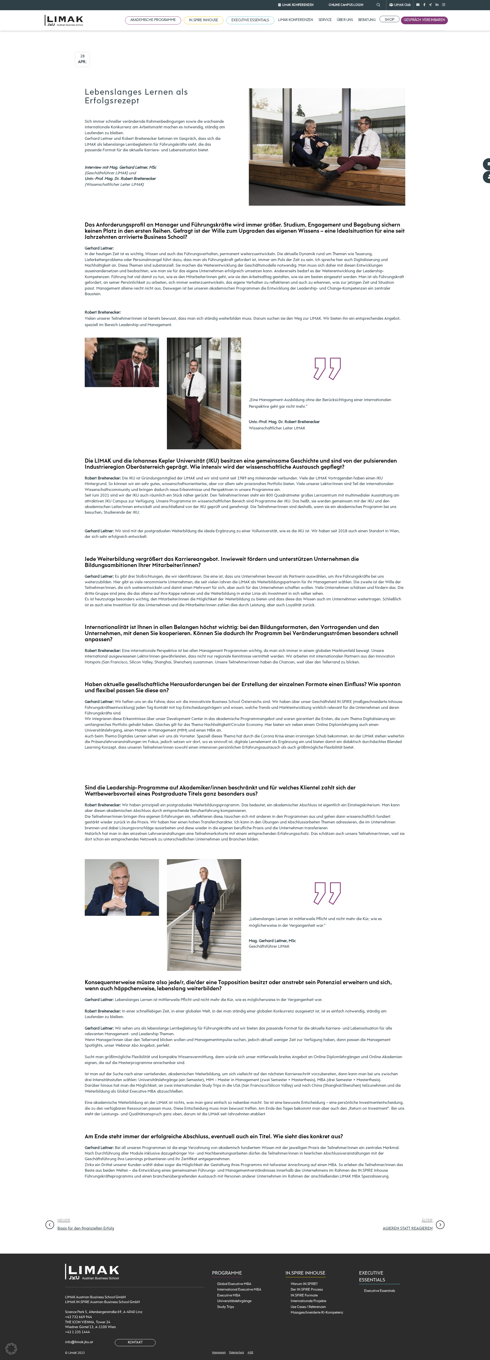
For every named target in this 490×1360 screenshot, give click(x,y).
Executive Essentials (379, 1291)
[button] (11, 1349)
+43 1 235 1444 (77, 1332)
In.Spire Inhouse (305, 1273)
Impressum (219, 1352)
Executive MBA (228, 1295)
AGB (250, 1352)
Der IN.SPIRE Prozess (307, 1290)
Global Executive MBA (234, 1284)
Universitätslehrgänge (234, 1301)
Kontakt (135, 1342)
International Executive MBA (239, 1290)
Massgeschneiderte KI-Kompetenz (317, 1313)
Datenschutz (236, 1352)
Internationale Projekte (308, 1301)
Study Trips (225, 1307)
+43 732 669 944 (78, 1317)
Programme (227, 1273)
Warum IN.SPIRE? (304, 1284)
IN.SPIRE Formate (304, 1295)
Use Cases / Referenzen (308, 1307)
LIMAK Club (402, 5)
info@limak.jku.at (79, 1342)
